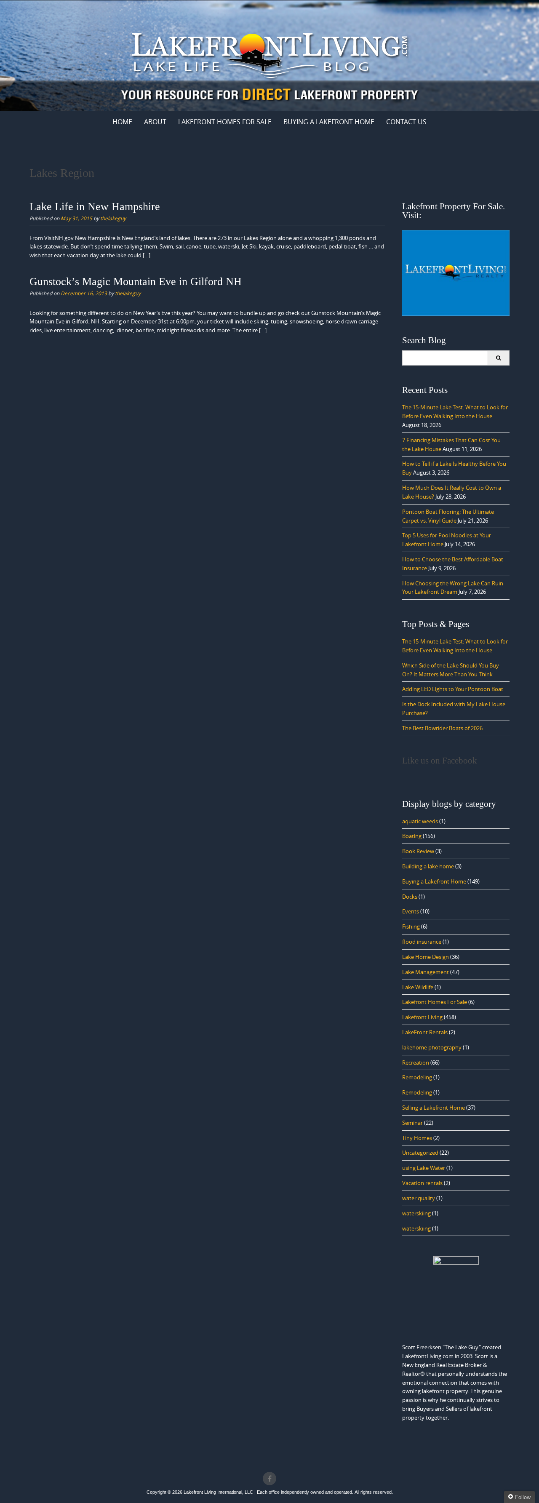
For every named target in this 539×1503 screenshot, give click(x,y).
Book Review (418, 851)
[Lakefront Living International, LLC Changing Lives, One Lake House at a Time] (269, 54)
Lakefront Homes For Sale (225, 121)
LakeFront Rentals (425, 1032)
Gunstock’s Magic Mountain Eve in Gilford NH (135, 281)
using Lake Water (423, 1168)
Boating (412, 836)
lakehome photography (432, 1047)
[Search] (498, 358)
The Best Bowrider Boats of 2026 (442, 728)
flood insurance (421, 941)
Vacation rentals (422, 1183)
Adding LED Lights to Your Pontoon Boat (452, 689)
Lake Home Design (425, 957)
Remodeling (417, 1077)
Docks (409, 896)
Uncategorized (420, 1152)
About (155, 121)
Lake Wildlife (417, 987)
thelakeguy (113, 218)
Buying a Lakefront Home (434, 881)
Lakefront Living (422, 1017)
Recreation (415, 1062)
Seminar (412, 1123)
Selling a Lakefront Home (433, 1107)
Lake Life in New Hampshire (94, 206)
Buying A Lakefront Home (328, 121)
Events (410, 911)
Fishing (411, 926)
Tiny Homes (417, 1138)
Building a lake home (428, 866)
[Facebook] (269, 1478)
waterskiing (416, 1213)
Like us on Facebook (439, 761)
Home (122, 121)
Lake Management (425, 972)
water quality (418, 1198)
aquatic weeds (420, 821)
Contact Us (406, 121)
